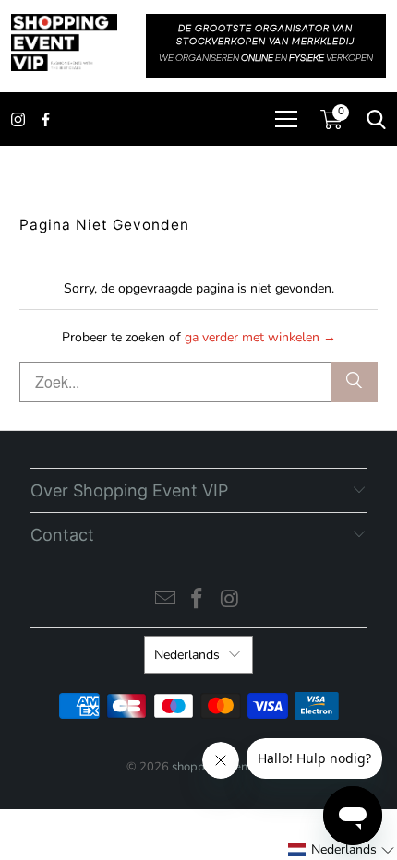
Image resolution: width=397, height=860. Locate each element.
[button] (341, 850)
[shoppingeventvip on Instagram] (230, 601)
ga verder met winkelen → (260, 337)
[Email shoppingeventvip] (165, 601)
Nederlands (187, 654)
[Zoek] (354, 382)
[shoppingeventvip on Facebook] (197, 601)
